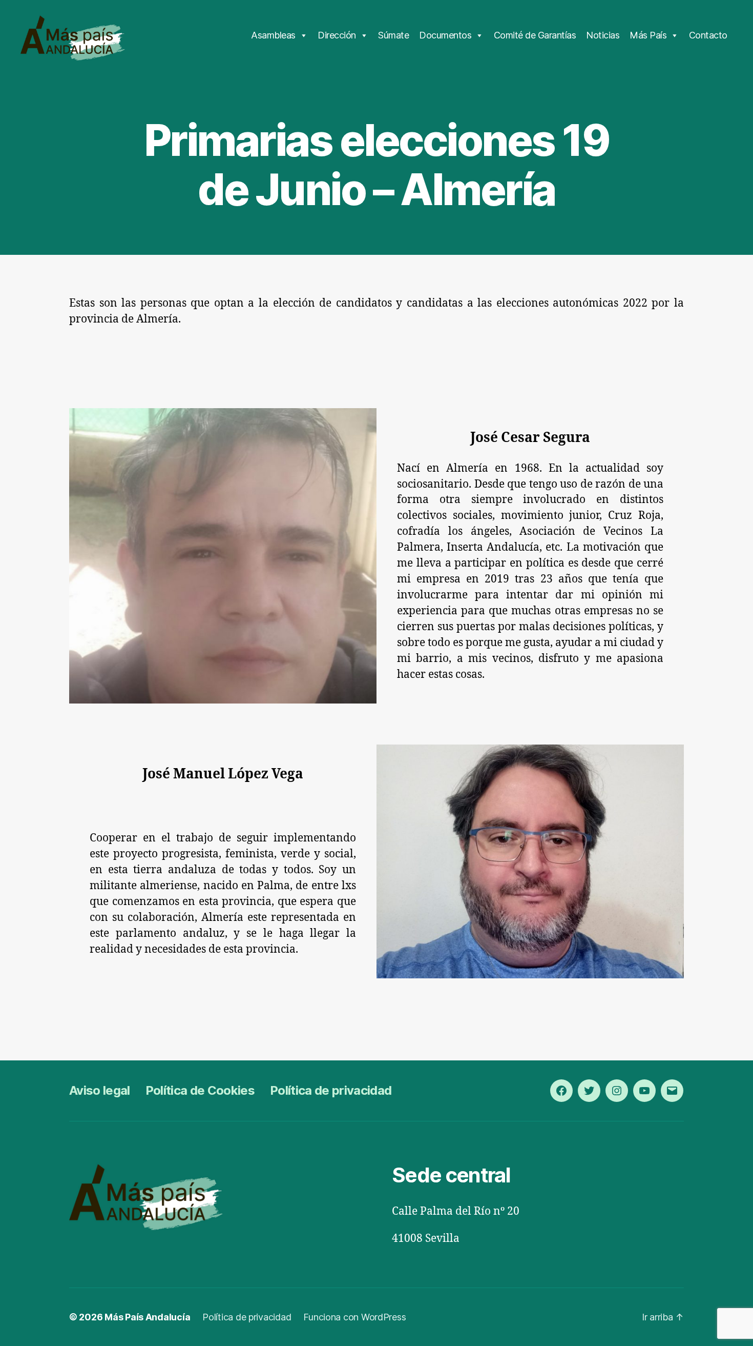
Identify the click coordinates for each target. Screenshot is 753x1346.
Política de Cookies (200, 1090)
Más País (648, 35)
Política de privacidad (330, 1090)
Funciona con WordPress (354, 1317)
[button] (16, 15)
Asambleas (273, 35)
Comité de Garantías (535, 35)
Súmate (393, 35)
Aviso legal (99, 1090)
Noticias (602, 35)
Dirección (337, 35)
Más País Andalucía (147, 1317)
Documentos (445, 35)
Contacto (708, 35)
